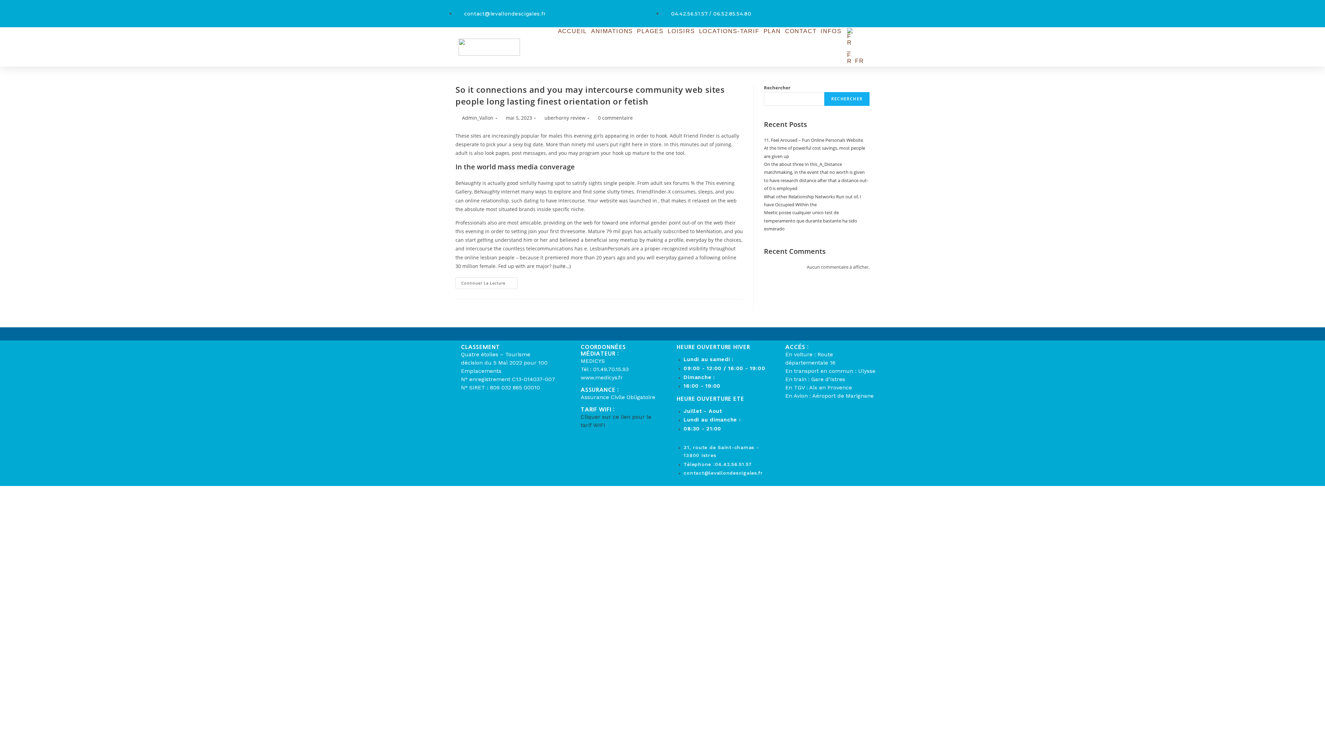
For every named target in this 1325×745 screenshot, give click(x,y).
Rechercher (777, 88)
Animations (612, 31)
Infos (831, 31)
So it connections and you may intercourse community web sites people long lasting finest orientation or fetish (590, 95)
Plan (772, 31)
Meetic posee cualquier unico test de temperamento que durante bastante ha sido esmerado (810, 220)
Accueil (572, 31)
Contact (801, 31)
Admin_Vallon (477, 118)
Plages (650, 31)
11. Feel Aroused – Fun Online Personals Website (813, 140)
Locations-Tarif (729, 31)
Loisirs (681, 31)
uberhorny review (565, 118)
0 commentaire (615, 118)
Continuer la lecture (489, 281)
